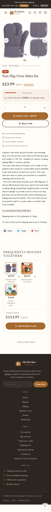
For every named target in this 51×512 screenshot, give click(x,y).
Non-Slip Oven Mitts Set (11, 280)
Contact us (25, 454)
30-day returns (13, 484)
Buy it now (27, 123)
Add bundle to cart (27, 326)
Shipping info (25, 445)
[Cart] (45, 12)
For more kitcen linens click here (16, 210)
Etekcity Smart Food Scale (26, 280)
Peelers (25, 402)
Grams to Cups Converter (25, 458)
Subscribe (40, 384)
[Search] (29, 12)
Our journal (25, 432)
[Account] (35, 12)
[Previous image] (6, 40)
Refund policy (24, 500)
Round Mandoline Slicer (11, 303)
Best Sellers (14, 66)
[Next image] (44, 40)
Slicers (25, 397)
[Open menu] (5, 12)
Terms (14, 500)
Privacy (6, 500)
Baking (25, 406)
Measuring (25, 419)
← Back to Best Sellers (25, 342)
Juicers (25, 415)
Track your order (25, 441)
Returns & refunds (26, 449)
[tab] (24, 60)
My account (26, 436)
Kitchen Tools (25, 411)
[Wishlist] (40, 12)
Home (4, 66)
